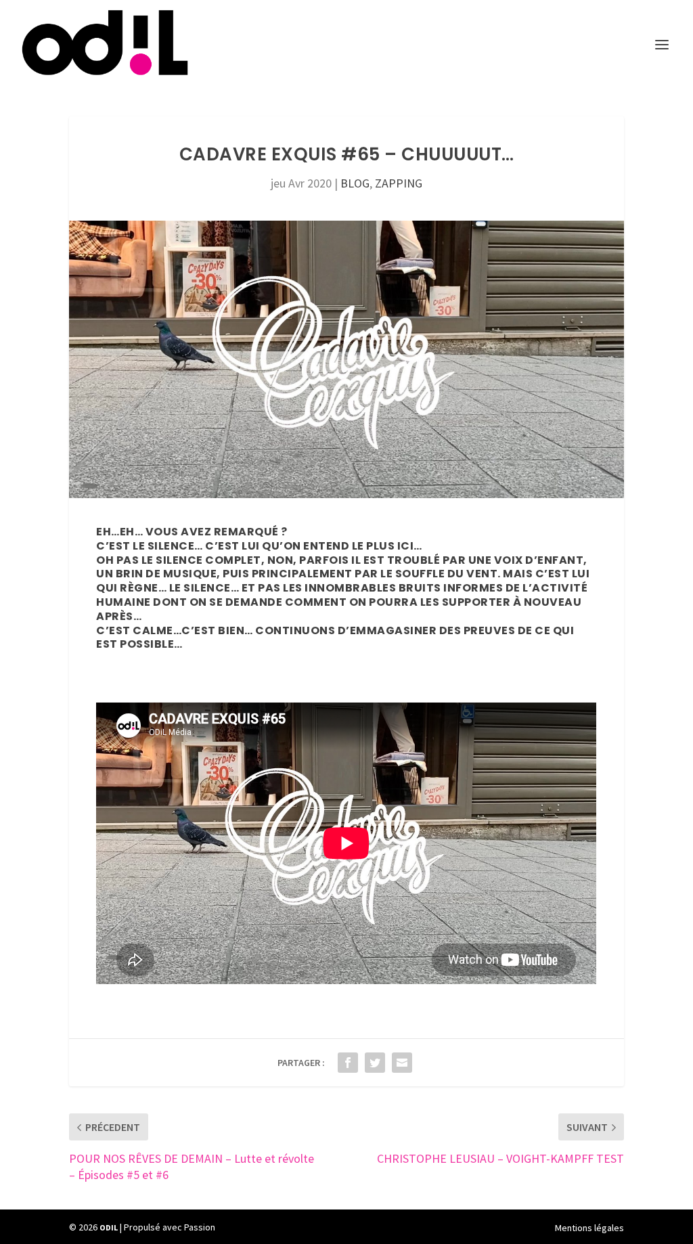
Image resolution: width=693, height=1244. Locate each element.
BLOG (355, 183)
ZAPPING (398, 183)
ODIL (108, 1227)
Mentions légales (589, 1228)
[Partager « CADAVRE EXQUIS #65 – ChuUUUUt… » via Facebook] (347, 1062)
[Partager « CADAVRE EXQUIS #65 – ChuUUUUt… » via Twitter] (374, 1062)
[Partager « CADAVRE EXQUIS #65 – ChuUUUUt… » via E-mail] (402, 1062)
